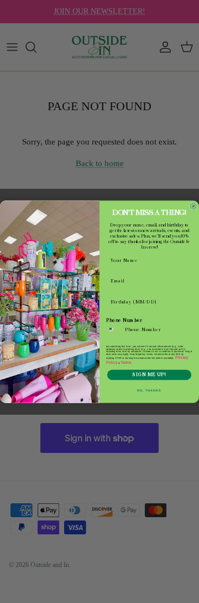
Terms (126, 362)
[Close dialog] (193, 206)
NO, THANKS (149, 389)
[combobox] (114, 329)
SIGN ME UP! (149, 374)
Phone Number (124, 320)
